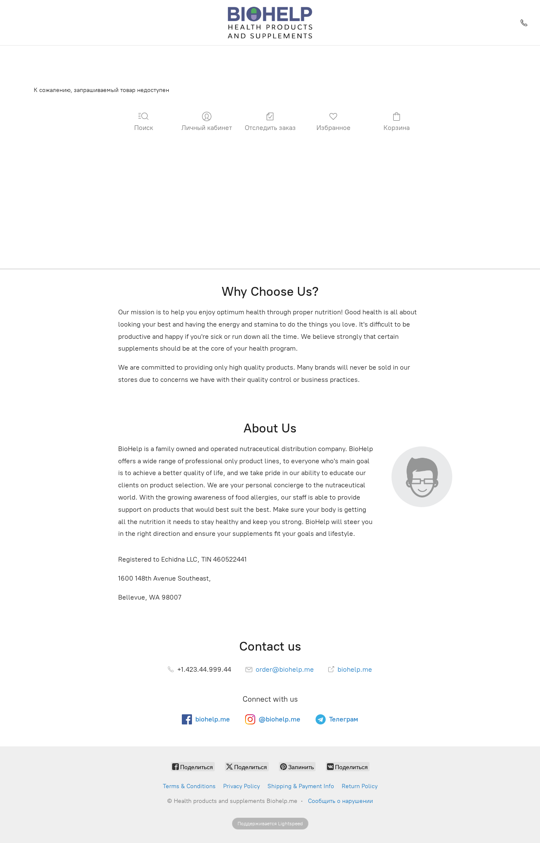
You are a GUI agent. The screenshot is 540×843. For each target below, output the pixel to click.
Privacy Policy (241, 786)
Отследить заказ (270, 128)
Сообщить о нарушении (340, 801)
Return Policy (360, 786)
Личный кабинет (206, 128)
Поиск (143, 128)
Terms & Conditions (189, 786)
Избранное (333, 128)
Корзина (396, 128)
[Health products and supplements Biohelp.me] (270, 22)
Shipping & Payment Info (300, 786)
